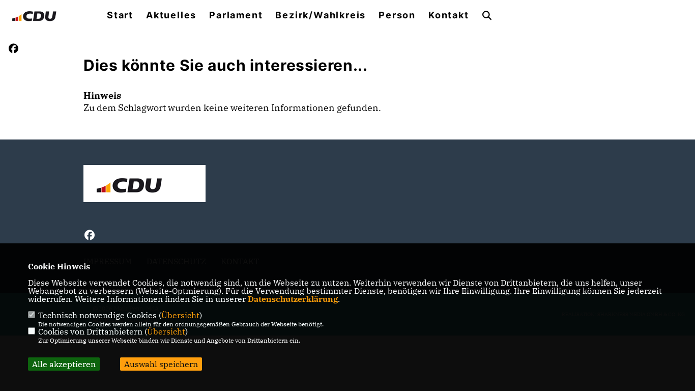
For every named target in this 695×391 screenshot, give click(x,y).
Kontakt (448, 15)
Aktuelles (171, 15)
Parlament (236, 15)
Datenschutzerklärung (293, 299)
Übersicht (180, 315)
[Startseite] (144, 184)
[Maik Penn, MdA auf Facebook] (89, 236)
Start (120, 15)
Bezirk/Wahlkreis (320, 15)
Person (397, 15)
